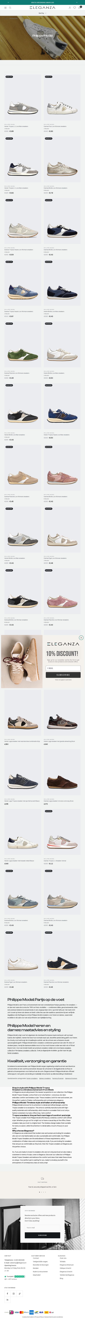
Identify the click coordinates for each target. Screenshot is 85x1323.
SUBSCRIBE (63, 675)
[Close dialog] (81, 638)
